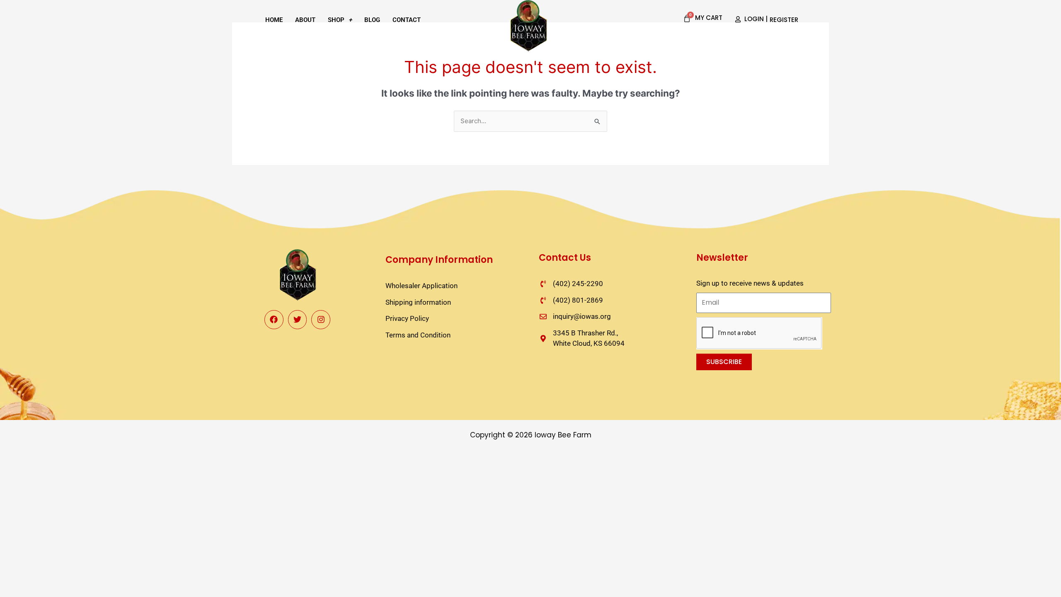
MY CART (708, 17)
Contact (406, 20)
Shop (336, 20)
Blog (372, 20)
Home (274, 20)
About (305, 20)
